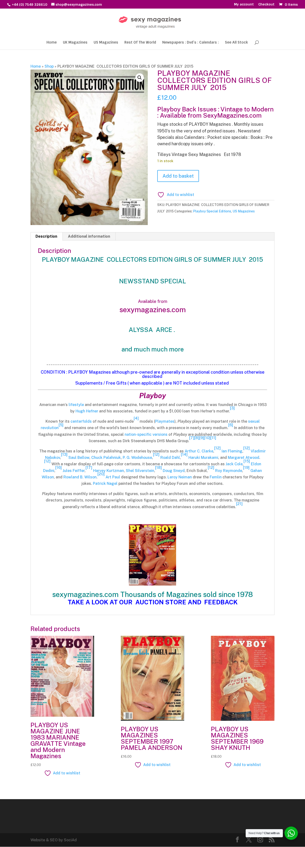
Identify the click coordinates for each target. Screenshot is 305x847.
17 (89, 467)
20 (101, 474)
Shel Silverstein (140, 470)
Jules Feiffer (74, 470)
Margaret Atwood (243, 457)
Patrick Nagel (105, 483)
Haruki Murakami (203, 457)
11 (213, 438)
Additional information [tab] (89, 236)
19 (246, 467)
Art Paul (113, 477)
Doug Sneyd (174, 470)
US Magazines (106, 43)
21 (239, 503)
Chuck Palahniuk (106, 457)
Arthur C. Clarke (199, 451)
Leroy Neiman (180, 477)
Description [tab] (46, 236)
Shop (49, 66)
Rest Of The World (140, 43)
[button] (139, 77)
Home (51, 43)
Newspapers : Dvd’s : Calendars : (190, 43)
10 (207, 438)
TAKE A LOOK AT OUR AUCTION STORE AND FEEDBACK (153, 602)
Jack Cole (234, 464)
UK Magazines (75, 43)
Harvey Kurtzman (108, 470)
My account (244, 4)
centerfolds (81, 421)
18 (158, 467)
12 (217, 448)
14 (184, 454)
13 (64, 454)
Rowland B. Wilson (80, 477)
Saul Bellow (78, 457)
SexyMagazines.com (232, 115)
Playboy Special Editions (212, 211)
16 (58, 467)
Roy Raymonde (228, 470)
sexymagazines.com (152, 309)
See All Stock (236, 43)
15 (247, 461)
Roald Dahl (170, 457)
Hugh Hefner (87, 411)
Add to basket (178, 176)
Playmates (164, 421)
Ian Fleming (232, 451)
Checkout (266, 4)
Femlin (216, 477)
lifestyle (76, 404)
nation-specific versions (146, 434)
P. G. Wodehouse (137, 457)
